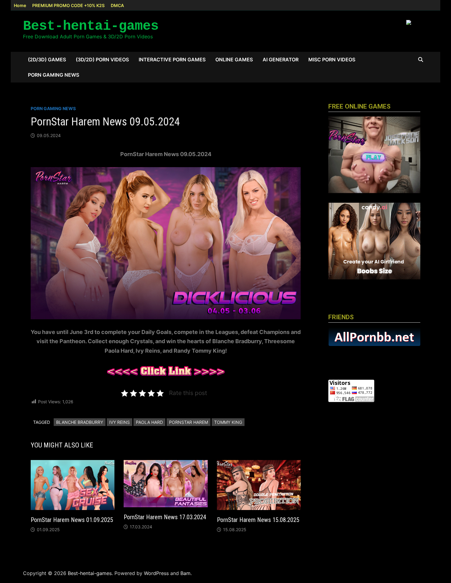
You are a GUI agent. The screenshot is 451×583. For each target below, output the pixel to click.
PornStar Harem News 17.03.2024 (165, 517)
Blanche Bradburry (79, 422)
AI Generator (281, 59)
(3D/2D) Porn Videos (102, 59)
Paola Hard (149, 422)
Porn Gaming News (53, 75)
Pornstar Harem (188, 422)
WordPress (156, 573)
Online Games (234, 59)
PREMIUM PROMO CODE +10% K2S (68, 5)
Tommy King (228, 422)
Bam (185, 573)
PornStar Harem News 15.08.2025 (258, 520)
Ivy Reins (119, 422)
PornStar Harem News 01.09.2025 (72, 520)
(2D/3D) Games (47, 59)
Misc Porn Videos (331, 59)
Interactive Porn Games (172, 59)
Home (20, 5)
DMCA (117, 5)
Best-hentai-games (91, 26)
